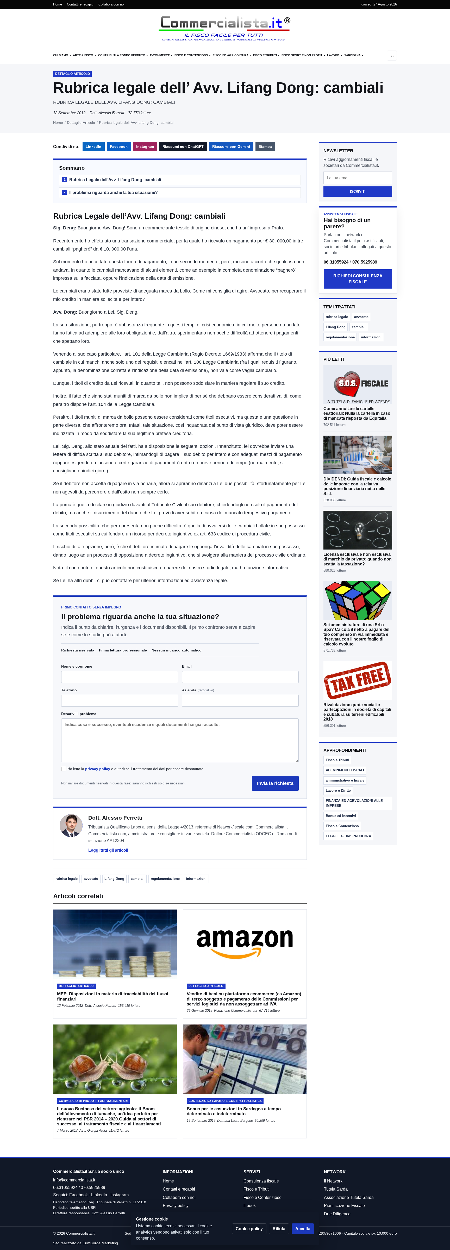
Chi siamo (60, 55)
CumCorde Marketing (100, 1243)
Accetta (302, 1229)
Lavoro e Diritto (338, 790)
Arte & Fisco (83, 55)
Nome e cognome (76, 666)
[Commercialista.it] (225, 28)
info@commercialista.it (74, 1180)
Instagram (145, 147)
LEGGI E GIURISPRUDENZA (348, 836)
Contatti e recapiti (80, 4)
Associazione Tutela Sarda (349, 1197)
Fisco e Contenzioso (191, 55)
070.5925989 (364, 262)
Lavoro (333, 55)
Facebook (119, 147)
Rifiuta (279, 1229)
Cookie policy (249, 1229)
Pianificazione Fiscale (344, 1205)
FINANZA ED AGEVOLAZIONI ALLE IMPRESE (354, 803)
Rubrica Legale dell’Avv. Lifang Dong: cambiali (112, 180)
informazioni (196, 879)
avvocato (91, 879)
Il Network (333, 1181)
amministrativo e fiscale (345, 780)
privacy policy (97, 769)
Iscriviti (358, 191)
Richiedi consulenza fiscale (358, 279)
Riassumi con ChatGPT (183, 147)
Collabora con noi (111, 4)
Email (187, 666)
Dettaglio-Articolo (81, 122)
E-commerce (160, 55)
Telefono (69, 690)
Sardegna (352, 55)
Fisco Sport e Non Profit (302, 55)
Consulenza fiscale (261, 1181)
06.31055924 (336, 262)
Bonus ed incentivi (341, 816)
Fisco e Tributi (265, 55)
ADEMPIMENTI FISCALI (345, 770)
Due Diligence (337, 1214)
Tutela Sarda (336, 1189)
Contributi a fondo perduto (121, 55)
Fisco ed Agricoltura (230, 55)
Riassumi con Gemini (231, 147)
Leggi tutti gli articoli (108, 850)
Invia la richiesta (275, 783)
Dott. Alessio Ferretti (107, 113)
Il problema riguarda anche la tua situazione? (111, 192)
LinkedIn (93, 147)
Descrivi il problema (78, 714)
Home (57, 4)
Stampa (265, 147)
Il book (249, 1205)
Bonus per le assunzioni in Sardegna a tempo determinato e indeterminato (234, 1111)
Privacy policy (176, 1205)
